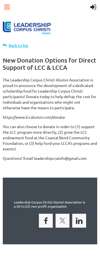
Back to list (18, 45)
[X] (62, 221)
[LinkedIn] (79, 221)
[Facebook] (46, 221)
